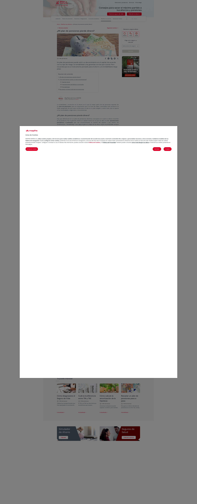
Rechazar (157, 149)
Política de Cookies (94, 142)
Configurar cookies (32, 149)
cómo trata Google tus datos (140, 142)
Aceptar (167, 149)
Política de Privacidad (109, 142)
